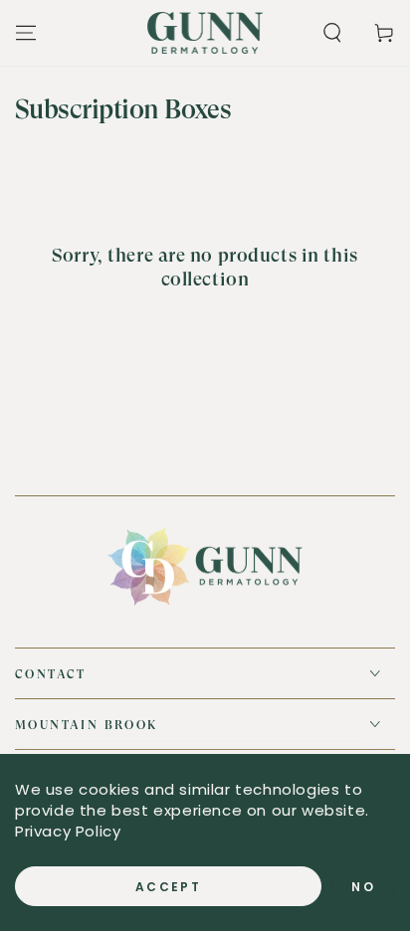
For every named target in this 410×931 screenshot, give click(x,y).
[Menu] (26, 33)
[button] (332, 33)
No (363, 886)
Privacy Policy (67, 831)
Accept (168, 886)
